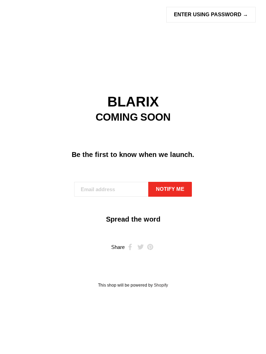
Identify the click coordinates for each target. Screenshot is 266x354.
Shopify (161, 285)
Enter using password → (211, 14)
